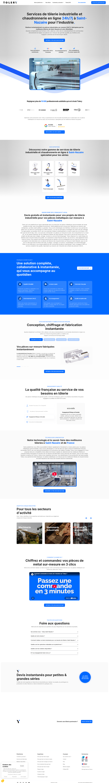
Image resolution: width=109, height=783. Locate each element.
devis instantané (84, 268)
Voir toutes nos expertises (54, 197)
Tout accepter (23, 776)
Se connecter (82, 2)
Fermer (5, 776)
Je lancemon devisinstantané (85, 677)
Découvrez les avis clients (54, 132)
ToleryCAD (68, 2)
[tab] (36, 339)
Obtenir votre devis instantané (54, 40)
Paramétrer (14, 776)
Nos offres (48, 2)
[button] (39, 2)
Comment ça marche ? (58, 2)
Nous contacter (86, 721)
